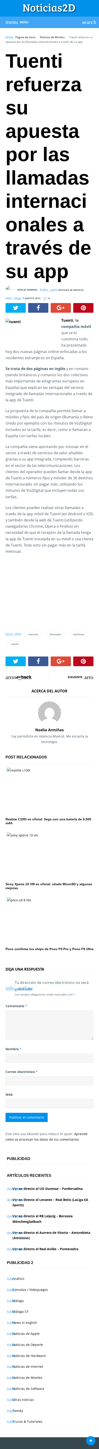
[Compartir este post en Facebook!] (38, 308)
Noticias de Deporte (27, 1344)
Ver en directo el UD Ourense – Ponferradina (47, 1188)
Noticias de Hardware (29, 1356)
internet (33, 634)
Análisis (18, 1278)
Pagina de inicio (25, 37)
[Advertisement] (40, 594)
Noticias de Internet (27, 1366)
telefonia (78, 634)
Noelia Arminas (27, 289)
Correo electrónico (22, 1072)
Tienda (17, 1411)
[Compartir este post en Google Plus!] (61, 308)
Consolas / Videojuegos (30, 1289)
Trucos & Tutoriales (27, 1421)
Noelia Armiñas (49, 729)
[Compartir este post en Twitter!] (16, 308)
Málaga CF (20, 1311)
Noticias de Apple (26, 1333)
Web (9, 1094)
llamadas (55, 634)
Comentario (16, 1006)
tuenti (15, 644)
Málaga (18, 1301)
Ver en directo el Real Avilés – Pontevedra (45, 1249)
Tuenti (67, 320)
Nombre (13, 1049)
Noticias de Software (28, 1388)
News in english (24, 1322)
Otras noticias (23, 1399)
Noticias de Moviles (52, 37)
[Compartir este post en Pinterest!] (83, 308)
